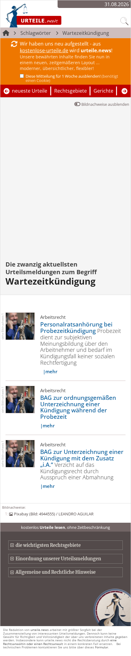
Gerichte (103, 90)
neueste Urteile (29, 90)
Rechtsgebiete (70, 90)
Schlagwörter (35, 33)
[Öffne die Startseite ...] (49, 15)
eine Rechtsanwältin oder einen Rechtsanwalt (60, 642)
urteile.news (39, 630)
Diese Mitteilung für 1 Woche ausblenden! (72, 78)
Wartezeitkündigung (85, 33)
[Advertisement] (65, 188)
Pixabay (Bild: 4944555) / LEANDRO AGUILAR (53, 514)
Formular (101, 647)
